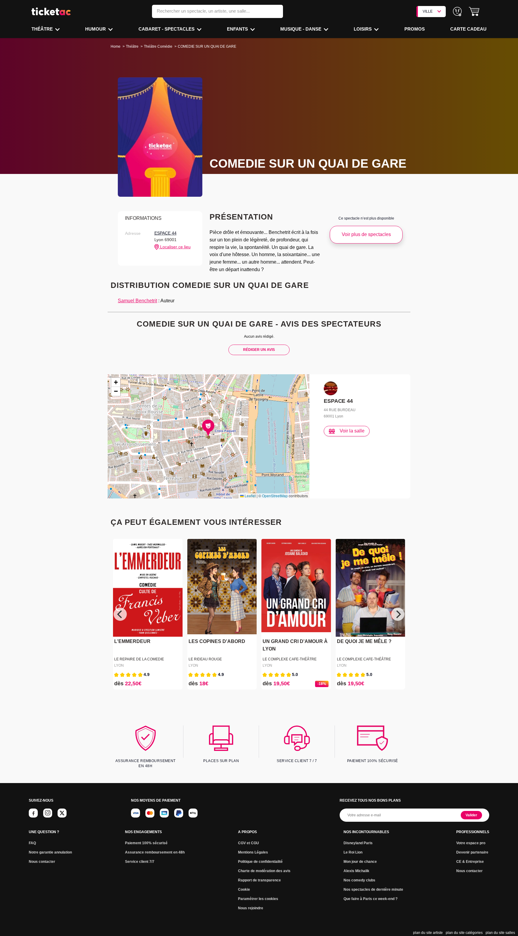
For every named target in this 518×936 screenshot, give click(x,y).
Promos (414, 28)
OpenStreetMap (275, 495)
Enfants (238, 28)
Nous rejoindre (250, 908)
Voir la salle (352, 430)
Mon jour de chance (360, 862)
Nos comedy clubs (359, 880)
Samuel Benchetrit (137, 300)
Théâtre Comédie (158, 46)
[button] (474, 11)
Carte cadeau (468, 28)
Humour (96, 28)
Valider (471, 815)
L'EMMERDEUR (132, 641)
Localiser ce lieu (175, 246)
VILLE (428, 11)
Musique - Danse (301, 28)
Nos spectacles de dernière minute (373, 889)
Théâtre (42, 28)
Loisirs (363, 28)
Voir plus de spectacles (366, 234)
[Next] (397, 614)
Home (116, 46)
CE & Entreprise (470, 862)
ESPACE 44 (165, 233)
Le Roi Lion (353, 852)
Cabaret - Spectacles (167, 28)
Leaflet (250, 495)
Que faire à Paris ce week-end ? (370, 899)
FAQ (32, 843)
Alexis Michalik (356, 871)
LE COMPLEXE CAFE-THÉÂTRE (290, 659)
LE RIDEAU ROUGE (205, 659)
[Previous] (120, 614)
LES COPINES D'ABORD (217, 641)
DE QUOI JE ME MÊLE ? (364, 641)
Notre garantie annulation (50, 852)
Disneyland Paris (358, 843)
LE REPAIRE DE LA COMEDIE (139, 659)
